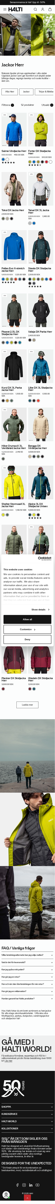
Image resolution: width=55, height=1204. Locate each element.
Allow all (27, 619)
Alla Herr (9, 92)
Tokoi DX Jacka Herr (13, 210)
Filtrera (6, 105)
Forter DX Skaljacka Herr (39, 152)
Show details (38, 609)
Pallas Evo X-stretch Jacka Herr (13, 269)
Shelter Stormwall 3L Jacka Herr (13, 505)
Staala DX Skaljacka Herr (39, 269)
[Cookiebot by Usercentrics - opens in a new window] (38, 559)
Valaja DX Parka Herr (40, 332)
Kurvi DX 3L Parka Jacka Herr (12, 389)
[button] (5, 9)
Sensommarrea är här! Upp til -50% (27, 2)
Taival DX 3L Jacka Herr (38, 211)
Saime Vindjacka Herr (14, 151)
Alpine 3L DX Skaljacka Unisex (38, 505)
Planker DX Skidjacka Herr (14, 679)
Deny (27, 639)
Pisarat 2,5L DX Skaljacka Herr (10, 333)
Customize (26, 629)
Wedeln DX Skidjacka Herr (40, 679)
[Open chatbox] (6, 1194)
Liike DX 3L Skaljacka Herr (40, 389)
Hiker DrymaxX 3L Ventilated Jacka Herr (14, 447)
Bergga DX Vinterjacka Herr (37, 447)
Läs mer (8, 1061)
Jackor (26, 92)
